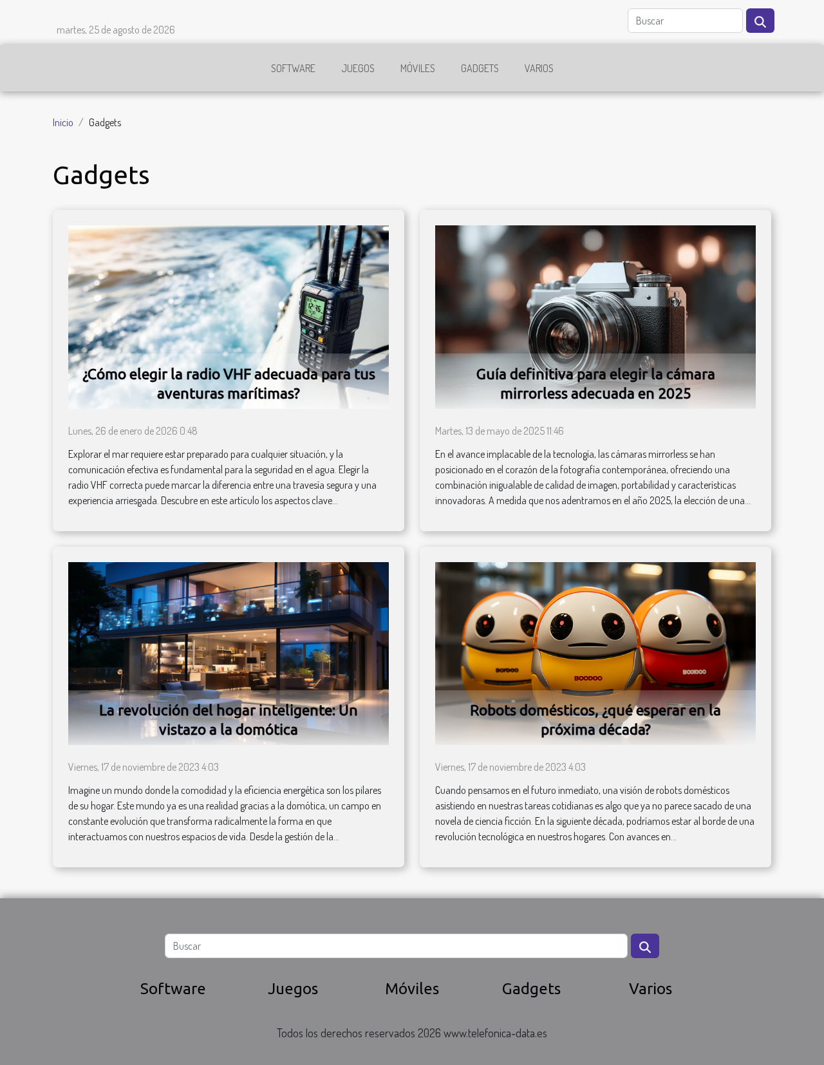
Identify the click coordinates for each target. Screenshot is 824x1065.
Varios (539, 68)
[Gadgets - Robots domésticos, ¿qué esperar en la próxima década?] (595, 652)
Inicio (63, 122)
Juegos (358, 68)
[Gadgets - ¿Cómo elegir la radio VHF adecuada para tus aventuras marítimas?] (228, 315)
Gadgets (480, 68)
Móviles (417, 68)
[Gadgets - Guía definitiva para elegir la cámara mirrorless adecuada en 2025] (595, 315)
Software (293, 68)
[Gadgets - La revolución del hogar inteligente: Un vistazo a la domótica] (228, 652)
